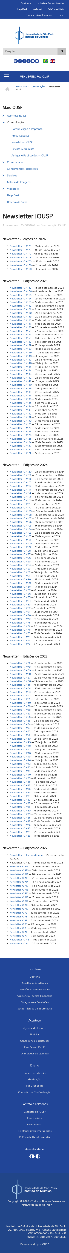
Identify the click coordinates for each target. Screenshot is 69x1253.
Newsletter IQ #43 (20, 763)
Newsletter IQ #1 (19, 943)
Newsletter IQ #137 (20, 395)
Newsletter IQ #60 (20, 702)
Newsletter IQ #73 (20, 640)
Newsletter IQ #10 (19, 908)
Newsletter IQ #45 (20, 756)
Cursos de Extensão (35, 1072)
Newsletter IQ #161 (20, 309)
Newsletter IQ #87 (20, 590)
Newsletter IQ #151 (20, 345)
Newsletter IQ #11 (19, 905)
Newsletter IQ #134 (20, 406)
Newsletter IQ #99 (20, 546)
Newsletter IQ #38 (20, 781)
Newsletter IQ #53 (20, 727)
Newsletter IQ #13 (19, 897)
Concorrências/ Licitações (22, 168)
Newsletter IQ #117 (20, 482)
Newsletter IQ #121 (20, 452)
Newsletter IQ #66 (20, 681)
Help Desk (22, 9)
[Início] (34, 35)
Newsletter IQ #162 (20, 305)
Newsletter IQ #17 (19, 881)
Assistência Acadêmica (35, 983)
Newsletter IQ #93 (20, 568)
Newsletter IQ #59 (20, 706)
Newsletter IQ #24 (20, 831)
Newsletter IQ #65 (20, 684)
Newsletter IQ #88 (20, 586)
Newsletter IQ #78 (20, 622)
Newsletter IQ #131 (20, 417)
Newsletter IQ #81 (20, 611)
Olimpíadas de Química (35, 1053)
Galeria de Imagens (18, 182)
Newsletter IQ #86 (20, 593)
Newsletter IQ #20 (19, 870)
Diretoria (35, 976)
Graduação (34, 1079)
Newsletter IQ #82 (20, 608)
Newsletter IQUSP (22, 142)
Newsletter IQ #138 (20, 391)
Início (7, 89)
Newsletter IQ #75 (20, 633)
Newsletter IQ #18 (19, 878)
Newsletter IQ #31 (20, 806)
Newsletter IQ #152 (20, 341)
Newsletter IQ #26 (20, 824)
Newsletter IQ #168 (21, 268)
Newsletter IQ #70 (20, 666)
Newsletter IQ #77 (20, 626)
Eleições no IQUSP (34, 1047)
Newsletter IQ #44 (20, 760)
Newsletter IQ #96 (20, 557)
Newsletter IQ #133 (20, 409)
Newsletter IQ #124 (20, 442)
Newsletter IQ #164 (21, 298)
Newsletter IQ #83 (20, 604)
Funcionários (34, 1118)
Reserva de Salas (17, 202)
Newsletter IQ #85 (20, 597)
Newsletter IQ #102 (20, 536)
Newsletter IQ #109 (21, 511)
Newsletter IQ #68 (20, 673)
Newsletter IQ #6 (18, 924)
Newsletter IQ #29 (20, 814)
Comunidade (15, 162)
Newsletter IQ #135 (20, 402)
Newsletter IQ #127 (20, 431)
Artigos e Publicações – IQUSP (30, 155)
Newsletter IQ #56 (20, 717)
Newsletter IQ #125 (20, 438)
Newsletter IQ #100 (21, 543)
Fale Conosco (34, 1124)
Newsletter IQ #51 (20, 734)
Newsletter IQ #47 (20, 749)
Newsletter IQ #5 (18, 928)
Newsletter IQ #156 (20, 327)
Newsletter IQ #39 (20, 778)
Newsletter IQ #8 (18, 916)
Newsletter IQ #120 (20, 471)
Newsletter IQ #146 (21, 363)
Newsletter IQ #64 (20, 688)
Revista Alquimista (23, 148)
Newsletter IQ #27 (20, 821)
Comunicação (38, 86)
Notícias (34, 1034)
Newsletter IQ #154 (20, 334)
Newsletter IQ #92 (20, 572)
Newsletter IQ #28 (20, 817)
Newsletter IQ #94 (20, 565)
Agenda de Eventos (34, 1027)
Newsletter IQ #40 (20, 774)
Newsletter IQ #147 (20, 359)
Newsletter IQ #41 (20, 770)
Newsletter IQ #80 (20, 615)
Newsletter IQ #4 (18, 932)
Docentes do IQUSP (35, 1111)
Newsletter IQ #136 (20, 398)
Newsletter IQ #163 (20, 302)
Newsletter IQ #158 (20, 320)
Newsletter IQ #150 (20, 348)
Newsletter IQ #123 (20, 445)
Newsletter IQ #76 (20, 629)
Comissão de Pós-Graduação (34, 1092)
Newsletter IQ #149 (21, 352)
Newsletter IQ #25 (20, 828)
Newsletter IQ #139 (20, 388)
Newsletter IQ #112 (20, 500)
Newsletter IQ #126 (20, 434)
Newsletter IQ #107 (20, 518)
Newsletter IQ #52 (20, 731)
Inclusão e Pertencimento (50, 3)
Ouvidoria (26, 3)
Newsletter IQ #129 (20, 424)
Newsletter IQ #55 (20, 720)
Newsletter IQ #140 (21, 384)
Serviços (12, 175)
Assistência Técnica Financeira (34, 995)
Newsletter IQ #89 (20, 582)
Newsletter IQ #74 (20, 636)
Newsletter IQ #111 (20, 503)
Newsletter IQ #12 (19, 901)
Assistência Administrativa (34, 989)
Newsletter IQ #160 (21, 312)
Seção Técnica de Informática (35, 1008)
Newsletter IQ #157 (20, 323)
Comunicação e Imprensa (38, 15)
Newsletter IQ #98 (20, 550)
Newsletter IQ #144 (21, 370)
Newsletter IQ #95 (20, 561)
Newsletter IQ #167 (20, 287)
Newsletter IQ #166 (21, 291)
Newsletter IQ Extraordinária (26, 854)
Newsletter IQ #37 (20, 785)
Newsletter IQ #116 (20, 485)
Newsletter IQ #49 (20, 742)
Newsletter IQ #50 (20, 738)
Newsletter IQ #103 (20, 532)
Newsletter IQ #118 (20, 478)
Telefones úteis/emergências (34, 1130)
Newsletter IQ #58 (20, 709)
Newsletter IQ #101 (20, 539)
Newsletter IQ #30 (20, 810)
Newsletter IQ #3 (18, 935)
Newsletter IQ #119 (20, 475)
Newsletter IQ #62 (20, 695)
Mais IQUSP (21, 86)
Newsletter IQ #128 (20, 427)
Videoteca (13, 188)
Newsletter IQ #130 (20, 420)
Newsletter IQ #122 (20, 449)
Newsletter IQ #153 (20, 337)
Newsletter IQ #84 (20, 600)
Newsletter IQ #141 (20, 381)
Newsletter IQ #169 (21, 265)
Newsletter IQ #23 (20, 835)
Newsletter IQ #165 (20, 294)
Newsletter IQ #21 (19, 866)
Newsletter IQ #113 (20, 496)
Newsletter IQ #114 (20, 493)
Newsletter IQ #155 (20, 330)
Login (61, 15)
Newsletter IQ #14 (19, 893)
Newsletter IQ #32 (20, 803)
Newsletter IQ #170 (21, 261)
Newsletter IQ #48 (20, 745)
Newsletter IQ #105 (20, 525)
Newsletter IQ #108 (21, 514)
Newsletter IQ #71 (20, 663)
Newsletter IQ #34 (20, 795)
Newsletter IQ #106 (21, 521)
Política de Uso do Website (34, 1137)
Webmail (37, 9)
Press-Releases (20, 135)
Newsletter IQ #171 (20, 257)
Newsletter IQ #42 (20, 767)
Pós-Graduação (35, 1085)
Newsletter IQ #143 (20, 373)
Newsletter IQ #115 (20, 489)
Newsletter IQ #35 (20, 792)
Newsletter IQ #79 (20, 618)
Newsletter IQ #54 (20, 724)
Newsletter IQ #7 (19, 643)
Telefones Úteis (56, 9)
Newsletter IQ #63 (20, 691)
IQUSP (45, 1244)
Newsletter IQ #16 (19, 885)
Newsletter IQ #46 (20, 752)
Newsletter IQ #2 (19, 939)
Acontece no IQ (16, 115)
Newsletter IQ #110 (20, 507)
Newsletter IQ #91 (20, 575)
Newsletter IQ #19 (19, 874)
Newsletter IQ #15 (19, 889)
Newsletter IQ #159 (20, 316)
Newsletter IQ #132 (20, 413)
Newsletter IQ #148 (21, 355)
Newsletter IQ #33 (20, 799)
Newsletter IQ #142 (20, 377)
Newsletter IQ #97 (20, 554)
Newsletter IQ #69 (20, 670)
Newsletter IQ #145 (20, 366)
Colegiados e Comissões (35, 1002)
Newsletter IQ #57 (20, 713)
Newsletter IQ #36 (20, 788)
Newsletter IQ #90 (20, 579)
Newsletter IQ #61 (20, 698)
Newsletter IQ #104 (21, 529)
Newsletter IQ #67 (20, 677)
